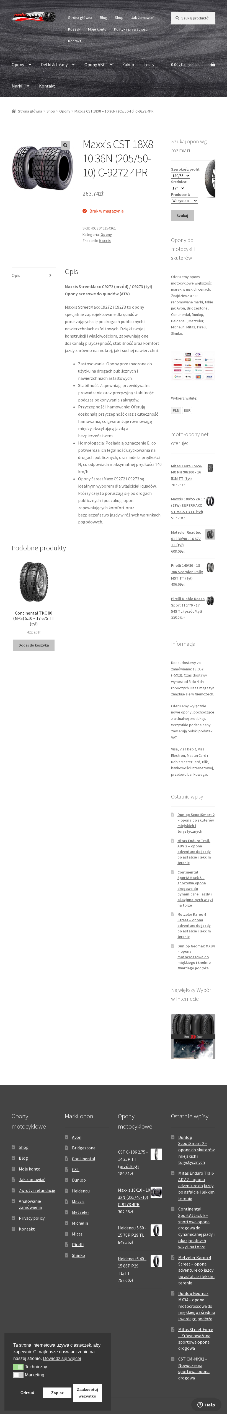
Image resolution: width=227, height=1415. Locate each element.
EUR (187, 410)
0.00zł (185, 64)
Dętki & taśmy (54, 64)
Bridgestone (84, 1148)
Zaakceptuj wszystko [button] (87, 1392)
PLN (176, 410)
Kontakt (74, 40)
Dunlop (79, 1180)
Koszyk (74, 29)
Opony (18, 64)
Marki (17, 86)
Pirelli (78, 1244)
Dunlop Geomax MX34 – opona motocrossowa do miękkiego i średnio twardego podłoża (196, 957)
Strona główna (80, 17)
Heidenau (81, 1191)
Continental (83, 1158)
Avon (76, 1137)
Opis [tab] (16, 275)
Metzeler (80, 1212)
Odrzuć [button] (27, 1393)
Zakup (128, 64)
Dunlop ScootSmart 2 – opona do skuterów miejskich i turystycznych (196, 1149)
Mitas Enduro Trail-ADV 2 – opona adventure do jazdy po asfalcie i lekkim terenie (194, 851)
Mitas (77, 1234)
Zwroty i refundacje (37, 1190)
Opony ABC (94, 64)
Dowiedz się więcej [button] (62, 1358)
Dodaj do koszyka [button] (34, 645)
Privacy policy (32, 1218)
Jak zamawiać (142, 17)
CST (75, 1169)
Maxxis (105, 240)
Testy (149, 64)
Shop (119, 17)
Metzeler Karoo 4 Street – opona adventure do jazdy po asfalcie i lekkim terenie (194, 925)
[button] (65, 145)
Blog (103, 17)
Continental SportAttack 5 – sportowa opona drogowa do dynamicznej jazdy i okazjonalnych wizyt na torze (195, 889)
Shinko (78, 1255)
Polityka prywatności (131, 29)
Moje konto (97, 29)
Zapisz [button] (57, 1393)
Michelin (80, 1223)
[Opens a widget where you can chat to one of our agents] (206, 1405)
